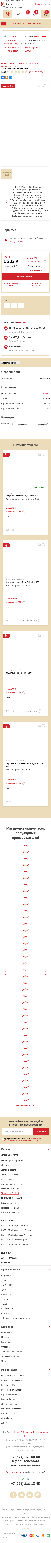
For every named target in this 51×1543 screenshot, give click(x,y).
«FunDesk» (6, 1299)
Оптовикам (6, 1346)
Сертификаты (7, 1418)
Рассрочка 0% (8, 1385)
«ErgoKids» (6, 1275)
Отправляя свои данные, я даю (22, 1139)
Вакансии (5, 1342)
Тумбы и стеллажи (9, 1174)
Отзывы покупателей (11, 1408)
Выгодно (6, 1262)
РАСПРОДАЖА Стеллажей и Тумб (16, 1235)
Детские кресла (8, 1169)
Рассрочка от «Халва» (11, 1389)
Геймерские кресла (10, 1207)
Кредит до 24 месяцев (12, 1380)
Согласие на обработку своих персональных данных (22, 1139)
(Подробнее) (16, 241)
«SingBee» (6, 1294)
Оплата (9, 4)
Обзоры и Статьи (9, 1404)
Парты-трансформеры (12, 1160)
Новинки (6, 1253)
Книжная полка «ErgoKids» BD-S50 (22, 582)
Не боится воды (38, 487)
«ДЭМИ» (5, 1289)
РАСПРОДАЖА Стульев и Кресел (16, 1230)
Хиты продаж (8, 1257)
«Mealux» (5, 1280)
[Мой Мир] (10, 77)
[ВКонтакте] (3, 77)
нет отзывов (36, 71)
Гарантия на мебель (10, 1394)
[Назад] (5, 973)
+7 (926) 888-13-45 (25, 1484)
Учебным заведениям (11, 1351)
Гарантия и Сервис (15, 7)
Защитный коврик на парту (19, 672)
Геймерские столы (9, 1203)
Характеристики (30, 620)
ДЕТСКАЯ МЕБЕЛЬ (9, 1155)
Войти (47, 4)
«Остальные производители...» (16, 1318)
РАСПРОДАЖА (8, 1220)
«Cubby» (5, 1303)
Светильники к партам (12, 1184)
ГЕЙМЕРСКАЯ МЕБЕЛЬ (11, 1197)
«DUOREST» (7, 1308)
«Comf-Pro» (6, 1284)
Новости (5, 1337)
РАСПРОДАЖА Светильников (14, 1244)
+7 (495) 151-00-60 (25, 1457)
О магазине (6, 1332)
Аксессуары (6, 1179)
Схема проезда (25, 1450)
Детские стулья (8, 1165)
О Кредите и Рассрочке (12, 1375)
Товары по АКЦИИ (10, 1193)
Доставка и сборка (10, 1356)
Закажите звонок (14, 1472)
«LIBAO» (5, 1313)
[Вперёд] (45, 973)
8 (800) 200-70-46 (25, 1461)
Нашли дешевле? (35, 269)
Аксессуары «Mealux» (15, 493)
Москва (39, 4)
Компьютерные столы (11, 1212)
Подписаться (41, 1131)
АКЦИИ (4, 1423)
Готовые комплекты (10, 1188)
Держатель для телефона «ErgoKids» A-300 (24, 764)
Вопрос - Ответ (8, 1413)
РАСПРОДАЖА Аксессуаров (14, 1239)
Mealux (46, 393)
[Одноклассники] (6, 77)
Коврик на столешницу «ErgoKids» (22, 495)
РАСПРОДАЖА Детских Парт (14, 1225)
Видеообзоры (8, 1399)
